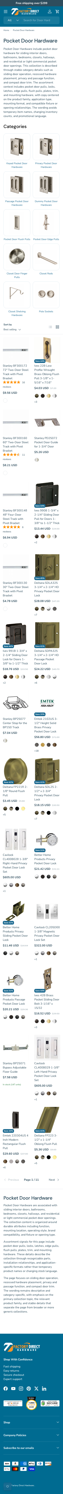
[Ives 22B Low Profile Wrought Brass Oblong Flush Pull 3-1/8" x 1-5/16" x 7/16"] (47, 350)
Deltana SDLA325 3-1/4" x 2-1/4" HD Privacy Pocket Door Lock (46, 589)
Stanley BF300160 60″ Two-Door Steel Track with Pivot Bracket (16, 444)
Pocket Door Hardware (23, 30)
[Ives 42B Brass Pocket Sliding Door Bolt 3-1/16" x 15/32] (47, 980)
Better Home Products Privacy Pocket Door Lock (45, 859)
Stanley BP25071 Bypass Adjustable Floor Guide (14, 1067)
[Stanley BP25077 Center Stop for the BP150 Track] (16, 703)
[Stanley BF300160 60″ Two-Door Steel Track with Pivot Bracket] (16, 422)
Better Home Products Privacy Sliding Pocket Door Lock (15, 933)
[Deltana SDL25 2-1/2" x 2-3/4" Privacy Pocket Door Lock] (47, 771)
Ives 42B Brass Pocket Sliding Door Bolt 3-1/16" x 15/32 (46, 1001)
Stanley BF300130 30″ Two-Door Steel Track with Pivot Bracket (16, 589)
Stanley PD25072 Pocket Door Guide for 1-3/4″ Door (46, 442)
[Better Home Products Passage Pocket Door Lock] (16, 980)
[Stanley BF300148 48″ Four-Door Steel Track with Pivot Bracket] (16, 495)
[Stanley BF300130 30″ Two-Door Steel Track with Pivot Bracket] (16, 567)
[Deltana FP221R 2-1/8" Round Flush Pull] (16, 771)
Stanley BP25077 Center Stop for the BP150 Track (15, 723)
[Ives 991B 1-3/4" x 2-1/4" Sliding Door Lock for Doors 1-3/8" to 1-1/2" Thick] (16, 635)
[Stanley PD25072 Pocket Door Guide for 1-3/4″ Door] (47, 422)
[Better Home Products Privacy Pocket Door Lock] (47, 839)
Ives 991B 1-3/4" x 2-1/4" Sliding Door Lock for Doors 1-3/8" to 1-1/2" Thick (15, 657)
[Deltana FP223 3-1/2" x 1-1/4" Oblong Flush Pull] (47, 1120)
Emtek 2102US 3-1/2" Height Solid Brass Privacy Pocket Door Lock (46, 725)
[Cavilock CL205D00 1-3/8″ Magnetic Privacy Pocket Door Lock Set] (47, 912)
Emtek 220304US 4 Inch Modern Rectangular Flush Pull (15, 1142)
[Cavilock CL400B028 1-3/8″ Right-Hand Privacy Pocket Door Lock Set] (16, 839)
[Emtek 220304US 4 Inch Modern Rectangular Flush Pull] (16, 1120)
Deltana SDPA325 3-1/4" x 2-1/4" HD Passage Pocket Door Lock (46, 657)
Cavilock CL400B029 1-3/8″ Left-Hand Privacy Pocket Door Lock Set (46, 1071)
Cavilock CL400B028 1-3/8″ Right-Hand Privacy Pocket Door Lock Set (15, 863)
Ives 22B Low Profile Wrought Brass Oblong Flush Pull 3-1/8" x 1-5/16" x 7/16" (46, 374)
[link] (13, 1180)
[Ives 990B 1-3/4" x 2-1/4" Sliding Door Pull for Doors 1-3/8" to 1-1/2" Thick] (47, 495)
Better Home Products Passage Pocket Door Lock (14, 999)
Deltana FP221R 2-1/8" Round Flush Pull (15, 791)
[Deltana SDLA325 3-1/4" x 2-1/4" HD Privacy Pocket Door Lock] (47, 567)
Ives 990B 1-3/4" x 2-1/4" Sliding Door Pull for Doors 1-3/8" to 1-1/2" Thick (46, 517)
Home (6, 30)
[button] (57, 11)
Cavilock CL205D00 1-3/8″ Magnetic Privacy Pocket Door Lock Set (47, 933)
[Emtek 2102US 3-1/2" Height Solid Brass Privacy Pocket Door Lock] (47, 703)
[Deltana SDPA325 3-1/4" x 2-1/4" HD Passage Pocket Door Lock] (47, 635)
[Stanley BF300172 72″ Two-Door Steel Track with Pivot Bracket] (16, 350)
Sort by (8, 324)
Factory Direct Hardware (22, 1485)
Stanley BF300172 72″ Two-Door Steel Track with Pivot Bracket (16, 372)
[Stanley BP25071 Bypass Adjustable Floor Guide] (16, 1048)
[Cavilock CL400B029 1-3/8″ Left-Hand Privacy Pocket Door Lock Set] (47, 1048)
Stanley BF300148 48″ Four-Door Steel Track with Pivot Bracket (15, 517)
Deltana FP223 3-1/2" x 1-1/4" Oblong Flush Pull (45, 1140)
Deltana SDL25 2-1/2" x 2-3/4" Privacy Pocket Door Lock (46, 793)
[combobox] (31, 20)
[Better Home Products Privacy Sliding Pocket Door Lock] (16, 912)
